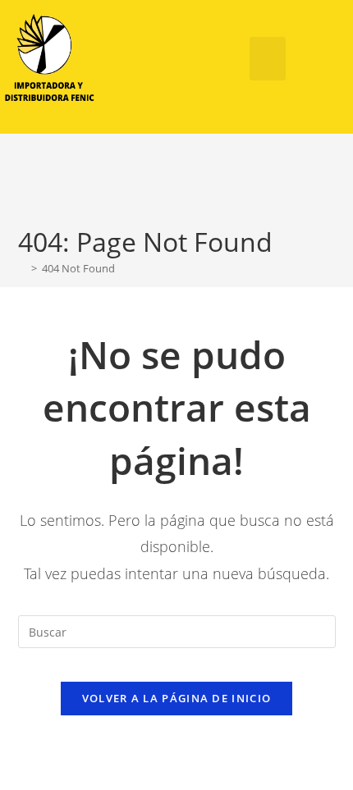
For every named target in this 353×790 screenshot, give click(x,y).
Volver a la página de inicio (176, 698)
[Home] (22, 268)
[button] (268, 58)
